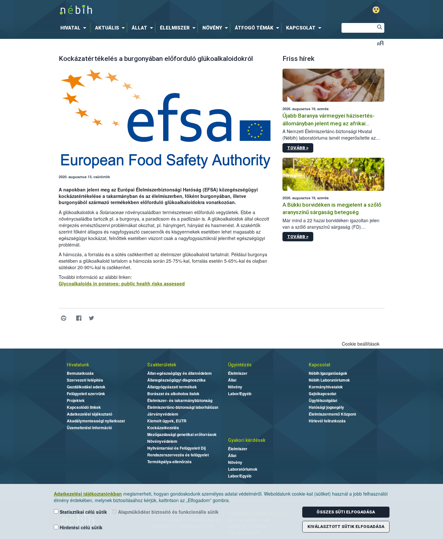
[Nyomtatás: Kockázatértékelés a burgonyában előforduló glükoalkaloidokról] (64, 318)
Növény (235, 387)
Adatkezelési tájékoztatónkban (88, 493)
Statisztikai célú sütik (82, 512)
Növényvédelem (162, 441)
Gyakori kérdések (246, 440)
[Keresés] (379, 28)
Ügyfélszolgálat (323, 400)
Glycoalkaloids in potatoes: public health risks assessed (122, 283)
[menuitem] (74, 28)
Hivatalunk (78, 364)
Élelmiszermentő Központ (332, 414)
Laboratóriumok (242, 469)
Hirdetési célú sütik (80, 527)
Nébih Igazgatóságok (328, 373)
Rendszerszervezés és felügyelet (178, 455)
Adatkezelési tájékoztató (89, 414)
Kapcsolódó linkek (84, 407)
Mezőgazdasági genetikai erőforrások (182, 434)
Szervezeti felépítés (85, 380)
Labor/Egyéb (239, 393)
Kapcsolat (319, 364)
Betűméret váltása (380, 43)
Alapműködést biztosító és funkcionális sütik (168, 512)
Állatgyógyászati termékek (172, 387)
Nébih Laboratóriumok (329, 380)
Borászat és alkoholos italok (173, 393)
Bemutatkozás (80, 373)
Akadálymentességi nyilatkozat (96, 421)
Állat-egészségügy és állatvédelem (179, 373)
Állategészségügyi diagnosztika (176, 380)
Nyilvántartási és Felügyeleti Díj (176, 448)
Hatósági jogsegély (326, 407)
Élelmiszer (237, 373)
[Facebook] (79, 318)
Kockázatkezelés (163, 427)
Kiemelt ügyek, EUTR (166, 421)
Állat (232, 380)
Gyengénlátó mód (376, 9)
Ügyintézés (240, 364)
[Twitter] (92, 318)
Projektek (76, 400)
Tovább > (297, 147)
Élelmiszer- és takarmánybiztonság (179, 400)
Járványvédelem (162, 414)
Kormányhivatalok (326, 387)
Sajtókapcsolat (322, 393)
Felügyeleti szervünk (86, 393)
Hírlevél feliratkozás (327, 421)
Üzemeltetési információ (89, 427)
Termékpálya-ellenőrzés (169, 461)
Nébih (152, 10)
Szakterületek (161, 364)
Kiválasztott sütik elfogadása (345, 526)
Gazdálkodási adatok (86, 387)
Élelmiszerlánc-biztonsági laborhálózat (182, 407)
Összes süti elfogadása (346, 512)
